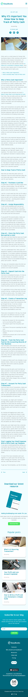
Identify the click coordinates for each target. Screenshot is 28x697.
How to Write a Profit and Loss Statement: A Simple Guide (13, 597)
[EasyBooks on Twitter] (12, 694)
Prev (4, 472)
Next (23, 472)
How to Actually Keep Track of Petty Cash (14, 74)
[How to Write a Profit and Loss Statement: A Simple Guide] (14, 589)
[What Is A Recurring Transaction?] (14, 544)
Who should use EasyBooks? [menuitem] (14, 650)
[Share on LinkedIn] (18, 33)
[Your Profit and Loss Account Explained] (14, 566)
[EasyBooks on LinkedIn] (16, 694)
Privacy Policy (15, 691)
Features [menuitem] (14, 647)
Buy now (14, 662)
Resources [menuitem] (14, 652)
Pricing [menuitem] (14, 658)
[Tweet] (14, 33)
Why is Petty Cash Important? (11, 72)
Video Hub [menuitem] (14, 655)
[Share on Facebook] (10, 33)
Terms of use (21, 691)
